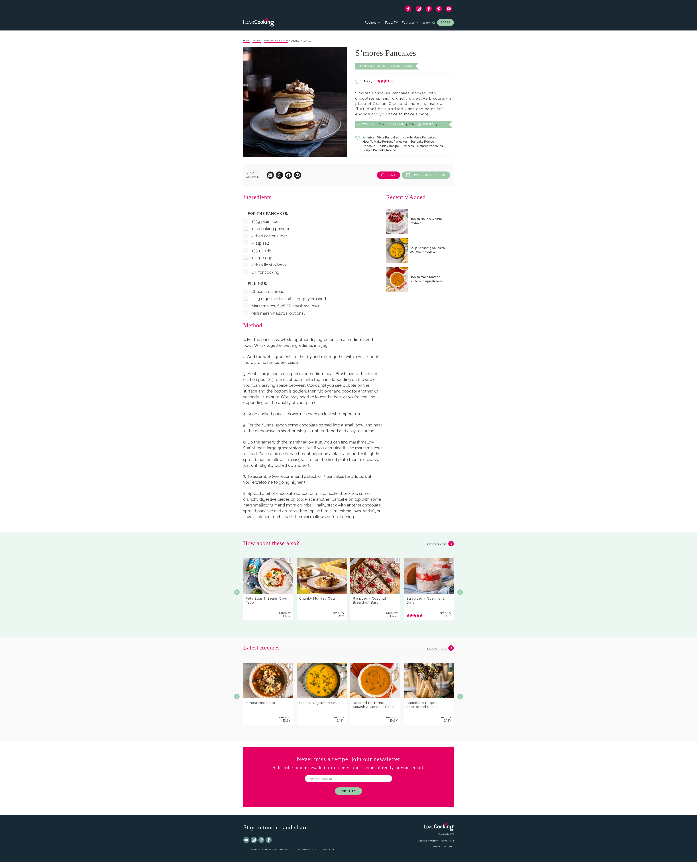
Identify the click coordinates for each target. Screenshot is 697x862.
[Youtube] (246, 840)
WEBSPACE (449, 846)
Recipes (371, 22)
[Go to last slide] (237, 592)
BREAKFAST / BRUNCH (276, 40)
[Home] (258, 22)
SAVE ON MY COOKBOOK (429, 175)
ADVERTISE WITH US (307, 849)
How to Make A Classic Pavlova (426, 221)
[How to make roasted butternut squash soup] (397, 279)
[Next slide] (460, 592)
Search (426, 22)
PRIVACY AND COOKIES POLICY (279, 849)
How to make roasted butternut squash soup (426, 279)
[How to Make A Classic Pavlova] (397, 221)
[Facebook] (429, 9)
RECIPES (256, 40)
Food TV (391, 22)
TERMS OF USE (327, 849)
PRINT (391, 175)
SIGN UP (348, 791)
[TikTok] (408, 9)
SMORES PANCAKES (301, 41)
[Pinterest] (439, 9)
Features (408, 22)
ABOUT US (255, 849)
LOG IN (445, 22)
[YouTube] (449, 9)
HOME (246, 40)
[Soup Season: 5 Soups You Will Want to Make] (397, 250)
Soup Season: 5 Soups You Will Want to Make (428, 250)
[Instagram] (419, 9)
